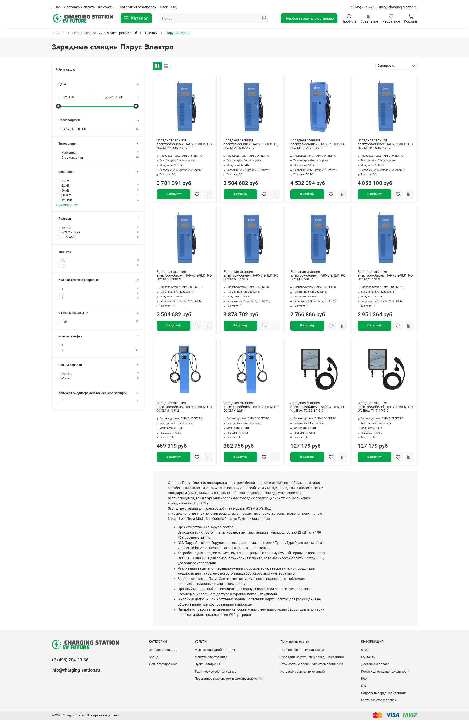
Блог (164, 7)
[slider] (58, 106)
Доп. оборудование (163, 664)
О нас (365, 649)
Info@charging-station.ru (398, 7)
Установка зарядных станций (302, 671)
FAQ (174, 7)
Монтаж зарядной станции (215, 649)
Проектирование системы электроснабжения (229, 678)
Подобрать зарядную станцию (309, 18)
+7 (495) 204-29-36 (362, 7)
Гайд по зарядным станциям (302, 649)
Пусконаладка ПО (208, 664)
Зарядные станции (163, 649)
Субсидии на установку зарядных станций (312, 657)
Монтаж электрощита (211, 657)
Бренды (155, 657)
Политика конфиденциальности (385, 671)
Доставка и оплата (79, 7)
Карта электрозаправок (137, 7)
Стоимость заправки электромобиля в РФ (311, 664)
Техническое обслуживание (215, 671)
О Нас (56, 7)
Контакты (106, 7)
